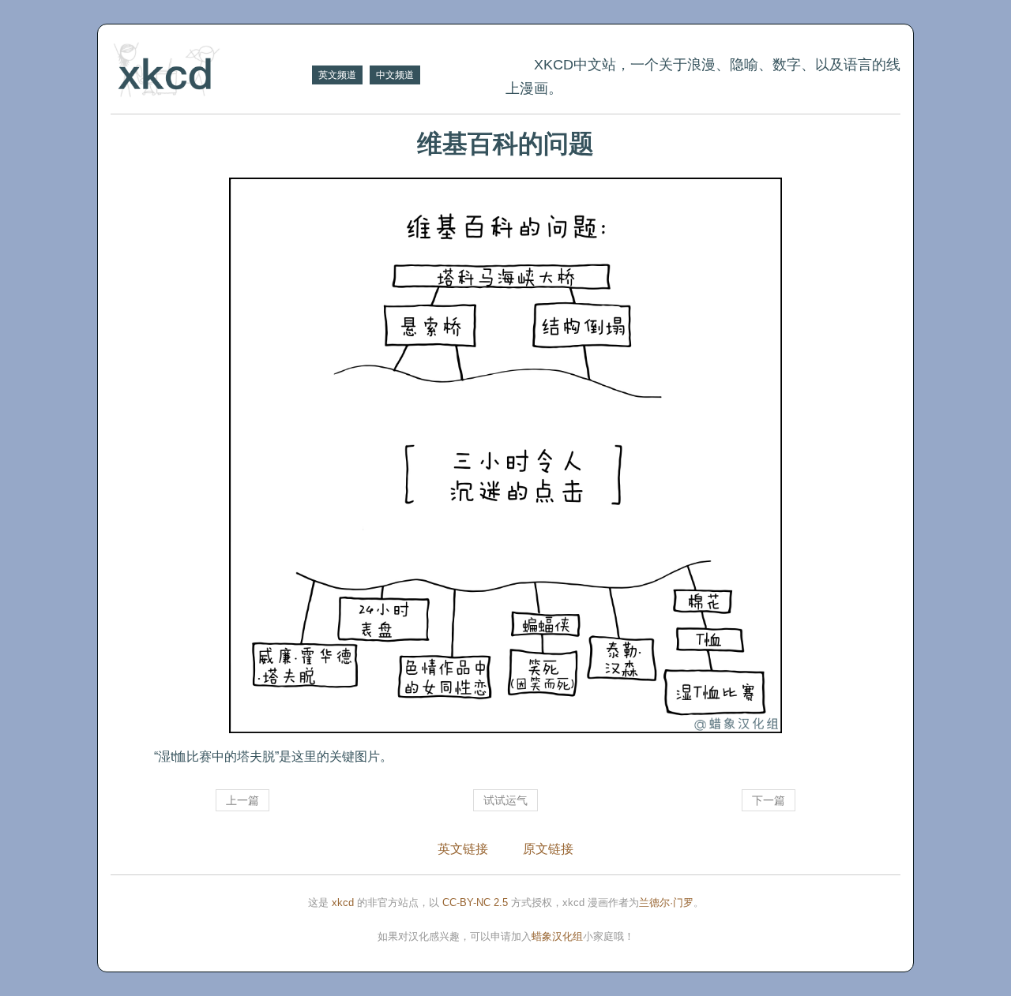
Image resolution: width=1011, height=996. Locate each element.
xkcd (343, 902)
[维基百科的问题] (505, 455)
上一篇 (242, 800)
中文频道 (395, 75)
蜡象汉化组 (557, 936)
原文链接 (548, 849)
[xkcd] (209, 71)
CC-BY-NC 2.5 (475, 902)
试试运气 (505, 800)
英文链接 (463, 849)
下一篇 (768, 800)
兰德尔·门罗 (666, 902)
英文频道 (337, 75)
